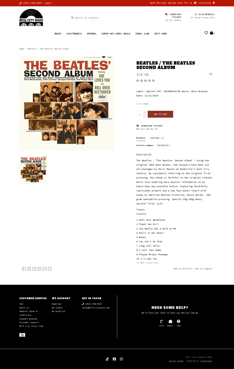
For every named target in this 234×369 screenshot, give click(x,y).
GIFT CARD (160, 33)
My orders (57, 307)
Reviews (157, 138)
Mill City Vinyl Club (31, 326)
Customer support (29, 322)
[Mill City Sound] (41, 17)
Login (48, 3)
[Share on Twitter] (50, 269)
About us (24, 307)
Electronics (74, 33)
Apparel (91, 33)
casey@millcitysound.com (95, 307)
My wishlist (58, 311)
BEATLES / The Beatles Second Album (48, 48)
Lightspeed (206, 361)
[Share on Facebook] (24, 269)
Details (140, 138)
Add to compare (203, 268)
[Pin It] (34, 269)
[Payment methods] (22, 335)
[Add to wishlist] (210, 74)
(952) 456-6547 (93, 304)
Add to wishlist (183, 268)
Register (56, 304)
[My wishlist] (206, 33)
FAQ (21, 304)
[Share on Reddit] (39, 269)
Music (58, 33)
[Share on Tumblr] (44, 269)
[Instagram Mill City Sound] (121, 359)
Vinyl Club (142, 33)
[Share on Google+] (29, 269)
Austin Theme (176, 361)
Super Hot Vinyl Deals (116, 33)
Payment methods (28, 318)
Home (21, 48)
